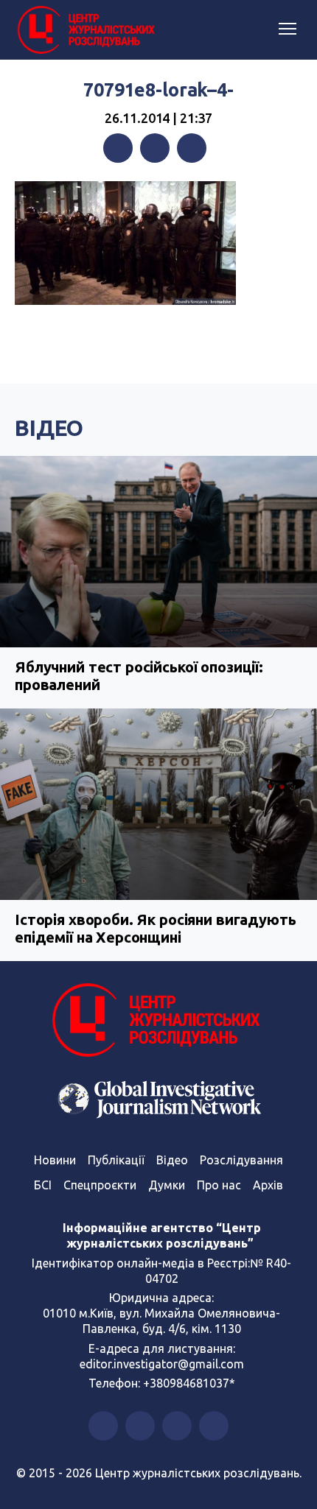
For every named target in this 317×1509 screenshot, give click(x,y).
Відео (49, 427)
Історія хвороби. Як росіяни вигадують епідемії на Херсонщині (155, 928)
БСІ (43, 1185)
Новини (55, 1160)
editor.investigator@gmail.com (162, 1364)
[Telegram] (191, 148)
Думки (166, 1185)
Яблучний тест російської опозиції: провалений (139, 675)
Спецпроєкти (99, 1185)
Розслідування (241, 1160)
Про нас (219, 1185)
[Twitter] (155, 148)
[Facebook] (118, 148)
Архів (268, 1185)
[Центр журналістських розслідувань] (85, 30)
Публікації (116, 1160)
